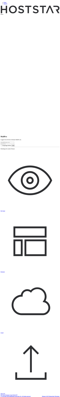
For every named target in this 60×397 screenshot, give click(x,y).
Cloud (11, 395)
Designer (7, 395)
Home (5, 2)
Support (5, 3)
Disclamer (57, 396)
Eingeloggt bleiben (6, 145)
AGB (47, 396)
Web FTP (15, 395)
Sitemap (44, 396)
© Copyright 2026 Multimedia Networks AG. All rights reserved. (16, 396)
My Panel (3, 395)
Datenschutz (51, 396)
